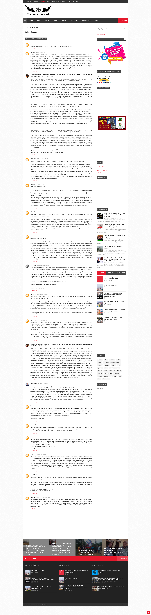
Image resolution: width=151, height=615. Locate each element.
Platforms (36, 1)
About (27, 1)
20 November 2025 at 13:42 (43, 475)
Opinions (55, 20)
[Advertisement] (94, 9)
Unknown (33, 44)
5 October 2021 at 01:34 (43, 265)
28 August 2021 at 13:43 (42, 158)
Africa (106, 359)
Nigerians (100, 373)
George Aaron (34, 425)
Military (100, 370)
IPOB (106, 368)
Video (99, 379)
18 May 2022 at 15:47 (44, 383)
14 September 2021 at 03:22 (43, 212)
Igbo (119, 365)
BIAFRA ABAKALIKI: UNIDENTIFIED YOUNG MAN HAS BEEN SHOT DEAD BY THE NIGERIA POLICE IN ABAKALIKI (110, 579)
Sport (120, 376)
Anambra (112, 359)
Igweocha (100, 368)
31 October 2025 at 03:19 (41, 454)
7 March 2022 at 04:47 (43, 320)
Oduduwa (116, 373)
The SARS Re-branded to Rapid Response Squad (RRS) (113, 318)
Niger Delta (112, 370)
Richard (32, 437)
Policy (31, 1)
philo (31, 454)
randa (32, 52)
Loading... (99, 172)
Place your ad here (102, 170)
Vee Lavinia (33, 406)
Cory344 (32, 475)
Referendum (113, 376)
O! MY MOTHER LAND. (110, 285)
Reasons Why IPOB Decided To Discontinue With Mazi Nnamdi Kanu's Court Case (113, 294)
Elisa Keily (33, 265)
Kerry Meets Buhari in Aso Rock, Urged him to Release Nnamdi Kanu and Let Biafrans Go (114, 259)
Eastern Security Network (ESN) (112, 362)
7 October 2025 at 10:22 (42, 437)
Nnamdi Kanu (108, 373)
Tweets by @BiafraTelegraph (104, 166)
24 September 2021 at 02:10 (42, 236)
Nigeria (119, 370)
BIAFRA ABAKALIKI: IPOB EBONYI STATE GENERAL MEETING (34, 552)
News (105, 370)
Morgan (32, 497)
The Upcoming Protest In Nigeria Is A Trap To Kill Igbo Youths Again (114, 310)
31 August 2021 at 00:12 (41, 184)
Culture (99, 362)
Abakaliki (100, 359)
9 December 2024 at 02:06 (47, 425)
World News (74, 20)
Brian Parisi (33, 383)
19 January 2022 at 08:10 (42, 294)
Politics (47, 20)
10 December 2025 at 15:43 (43, 497)
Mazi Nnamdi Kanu (114, 368)
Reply (33, 48)
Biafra (118, 359)
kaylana (32, 158)
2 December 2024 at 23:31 (45, 406)
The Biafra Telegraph (30, 605)
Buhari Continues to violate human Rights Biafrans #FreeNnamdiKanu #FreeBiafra (114, 215)
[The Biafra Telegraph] (41, 11)
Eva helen (33, 320)
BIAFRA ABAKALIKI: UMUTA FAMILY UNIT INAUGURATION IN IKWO (88, 552)
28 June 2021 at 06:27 (41, 52)
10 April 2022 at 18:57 (47, 346)
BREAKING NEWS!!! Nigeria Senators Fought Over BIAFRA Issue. (114, 236)
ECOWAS (100, 365)
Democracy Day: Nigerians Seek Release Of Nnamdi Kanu (113, 277)
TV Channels (43, 1)
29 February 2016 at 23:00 (44, 44)
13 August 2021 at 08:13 (47, 76)
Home (115, 605)
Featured (107, 365)
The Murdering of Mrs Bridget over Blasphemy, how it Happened (114, 225)
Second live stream (60, 1)
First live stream (51, 1)
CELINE (32, 212)
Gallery (64, 20)
